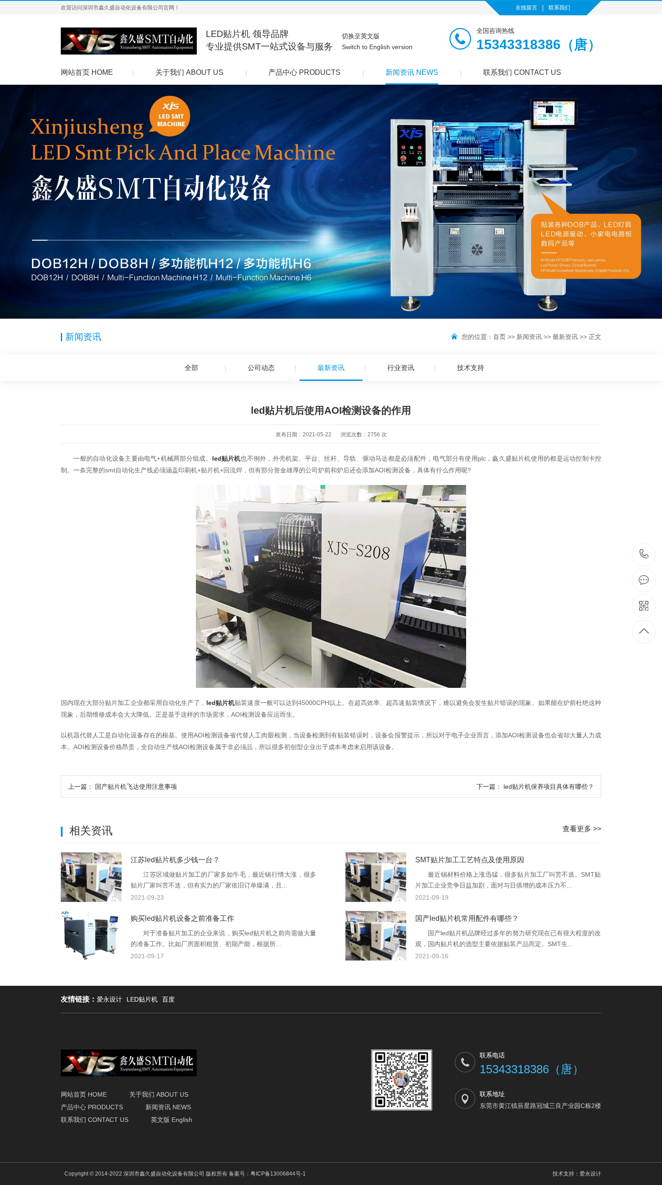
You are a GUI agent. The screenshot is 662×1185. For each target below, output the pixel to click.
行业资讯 (400, 367)
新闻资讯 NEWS (411, 72)
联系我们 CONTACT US (522, 72)
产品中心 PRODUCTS (304, 72)
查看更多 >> (581, 829)
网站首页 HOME (87, 72)
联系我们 (559, 8)
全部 (191, 367)
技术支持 (470, 367)
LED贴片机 (142, 999)
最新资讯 (565, 336)
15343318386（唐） (644, 555)
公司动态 (261, 367)
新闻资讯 (529, 336)
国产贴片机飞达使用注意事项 (122, 786)
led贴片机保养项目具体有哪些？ (535, 786)
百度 (168, 999)
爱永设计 (109, 999)
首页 (499, 336)
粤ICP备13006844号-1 (278, 1174)
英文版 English (171, 1119)
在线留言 (526, 8)
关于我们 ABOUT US (189, 72)
